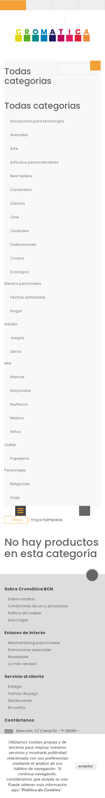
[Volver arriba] (92, 575)
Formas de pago (23, 693)
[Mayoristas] (39, 5)
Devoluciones (20, 700)
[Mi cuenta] (13, 5)
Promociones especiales (29, 649)
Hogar (36, 519)
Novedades (18, 656)
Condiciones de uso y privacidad (38, 606)
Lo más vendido (22, 663)
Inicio (17, 519)
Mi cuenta (16, 707)
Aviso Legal (18, 620)
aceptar (85, 766)
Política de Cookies (41, 790)
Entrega (15, 686)
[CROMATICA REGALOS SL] (52, 35)
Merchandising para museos (34, 642)
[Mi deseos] (65, 5)
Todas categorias (77, 68)
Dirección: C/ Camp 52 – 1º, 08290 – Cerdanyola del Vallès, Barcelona (48, 733)
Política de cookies (24, 613)
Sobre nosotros (21, 599)
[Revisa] (91, 5)
